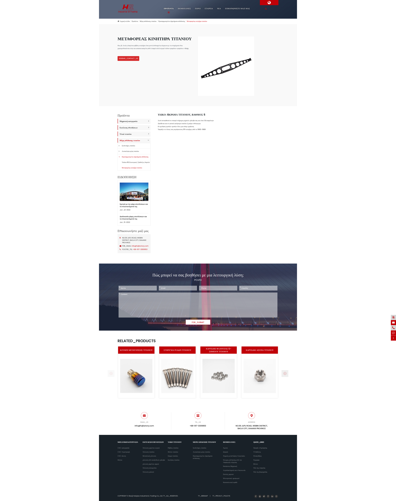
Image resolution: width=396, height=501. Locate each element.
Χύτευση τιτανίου (148, 452)
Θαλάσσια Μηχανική (230, 466)
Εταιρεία (209, 8)
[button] (285, 373)
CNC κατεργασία (123, 448)
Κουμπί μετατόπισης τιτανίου (136, 350)
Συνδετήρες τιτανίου (128, 146)
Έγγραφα (256, 460)
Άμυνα (225, 448)
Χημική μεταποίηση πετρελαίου (234, 456)
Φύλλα (120, 460)
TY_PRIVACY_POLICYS (221, 496)
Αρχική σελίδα (125, 21)
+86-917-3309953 (140, 249)
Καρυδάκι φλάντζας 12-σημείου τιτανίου (218, 350)
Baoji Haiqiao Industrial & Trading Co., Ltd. (146, 496)
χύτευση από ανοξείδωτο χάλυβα (154, 460)
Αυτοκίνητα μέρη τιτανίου (130, 151)
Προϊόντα (169, 8)
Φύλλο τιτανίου (173, 452)
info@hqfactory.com (140, 246)
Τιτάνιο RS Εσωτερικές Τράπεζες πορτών (136, 162)
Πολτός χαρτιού (228, 474)
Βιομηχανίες (184, 8)
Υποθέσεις (257, 452)
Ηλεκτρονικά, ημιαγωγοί (231, 478)
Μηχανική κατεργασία (128, 121)
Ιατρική (225, 452)
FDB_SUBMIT (198, 322)
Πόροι (198, 8)
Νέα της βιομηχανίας (260, 472)
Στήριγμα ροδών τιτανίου (177, 350)
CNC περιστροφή (124, 452)
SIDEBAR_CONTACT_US (128, 58)
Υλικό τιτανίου (125, 134)
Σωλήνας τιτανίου (173, 460)
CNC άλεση (122, 456)
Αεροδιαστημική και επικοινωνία (234, 470)
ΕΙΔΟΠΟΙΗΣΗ (127, 177)
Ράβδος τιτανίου (173, 448)
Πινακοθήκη (257, 456)
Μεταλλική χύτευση (149, 456)
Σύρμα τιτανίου (173, 456)
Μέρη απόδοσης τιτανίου (148, 21)
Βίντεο (255, 464)
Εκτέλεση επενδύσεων (129, 127)
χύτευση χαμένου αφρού (151, 464)
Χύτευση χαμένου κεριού (151, 448)
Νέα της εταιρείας (259, 468)
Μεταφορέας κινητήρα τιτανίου (197, 21)
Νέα (219, 8)
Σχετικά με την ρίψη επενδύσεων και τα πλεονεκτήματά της (134, 205)
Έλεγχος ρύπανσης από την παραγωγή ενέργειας (232, 461)
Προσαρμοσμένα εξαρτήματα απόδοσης (171, 21)
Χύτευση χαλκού (148, 472)
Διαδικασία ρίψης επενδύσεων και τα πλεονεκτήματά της (133, 217)
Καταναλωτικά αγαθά (230, 482)
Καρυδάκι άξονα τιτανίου (260, 350)
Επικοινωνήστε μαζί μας (237, 8)
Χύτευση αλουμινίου (150, 468)
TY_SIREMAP (203, 496)
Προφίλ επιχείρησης (260, 448)
